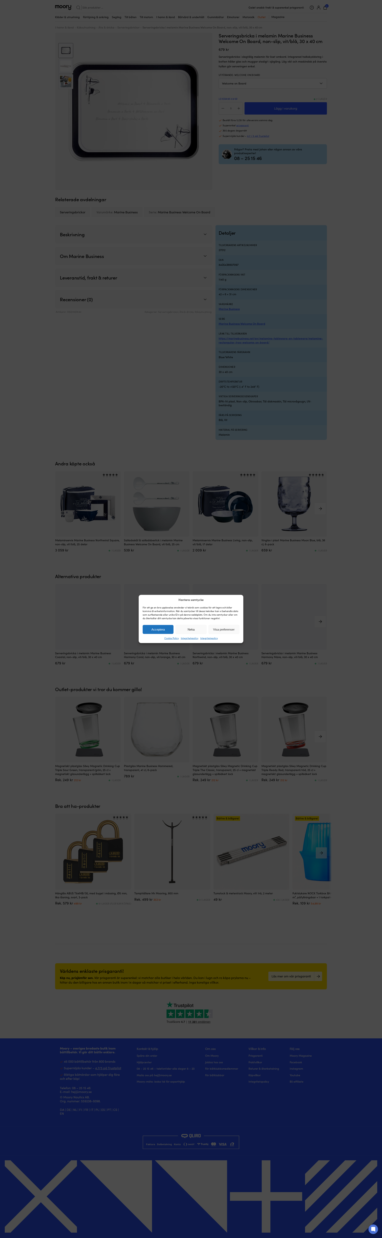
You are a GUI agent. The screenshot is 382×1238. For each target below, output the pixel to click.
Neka (191, 629)
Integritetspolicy (189, 638)
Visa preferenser (224, 629)
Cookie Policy (171, 638)
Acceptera (158, 629)
